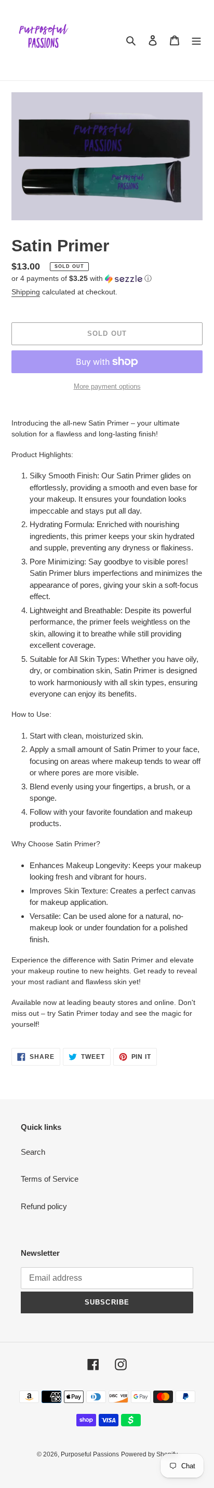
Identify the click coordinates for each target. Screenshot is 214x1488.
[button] (81, 279)
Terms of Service (49, 1178)
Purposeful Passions (90, 1454)
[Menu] (196, 40)
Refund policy (44, 1206)
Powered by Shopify (149, 1454)
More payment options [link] (107, 386)
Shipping (25, 292)
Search (33, 1151)
